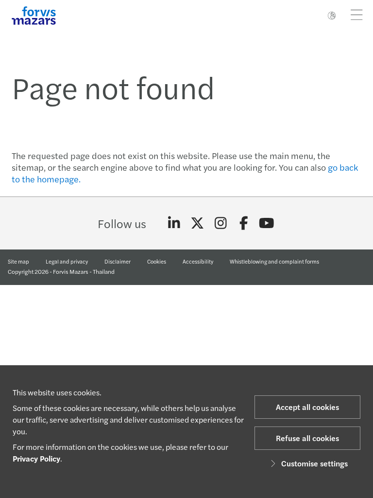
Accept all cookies (307, 406)
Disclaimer (117, 261)
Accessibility (198, 261)
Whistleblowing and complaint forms (274, 261)
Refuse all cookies (307, 438)
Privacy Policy (36, 458)
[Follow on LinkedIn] (174, 223)
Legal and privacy (67, 261)
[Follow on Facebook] (243, 223)
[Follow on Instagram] (220, 223)
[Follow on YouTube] (266, 223)
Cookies (156, 261)
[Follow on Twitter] (197, 223)
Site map (18, 261)
